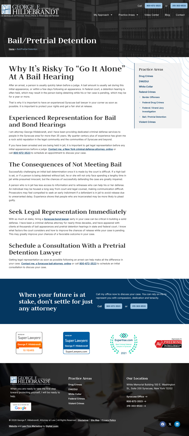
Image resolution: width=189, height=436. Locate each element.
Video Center (151, 14)
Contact (180, 14)
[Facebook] (163, 424)
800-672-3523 (21, 152)
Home (11, 49)
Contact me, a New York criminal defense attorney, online (80, 149)
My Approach (101, 14)
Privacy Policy (108, 420)
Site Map (95, 420)
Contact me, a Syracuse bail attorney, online (46, 263)
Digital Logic (52, 426)
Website (13, 426)
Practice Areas (127, 14)
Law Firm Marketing (32, 426)
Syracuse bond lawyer (56, 218)
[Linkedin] (177, 424)
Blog (167, 14)
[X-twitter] (170, 424)
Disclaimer (83, 420)
